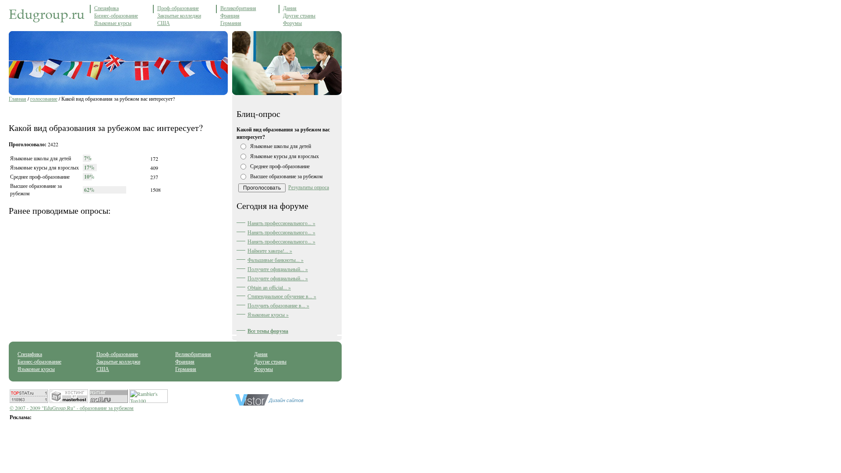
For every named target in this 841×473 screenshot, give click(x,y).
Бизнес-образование (116, 15)
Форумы (292, 22)
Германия (230, 22)
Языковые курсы (112, 22)
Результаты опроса (308, 187)
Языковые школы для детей (280, 145)
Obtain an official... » (269, 287)
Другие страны (299, 15)
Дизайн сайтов (286, 400)
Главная (17, 98)
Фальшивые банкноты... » (275, 259)
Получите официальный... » (277, 268)
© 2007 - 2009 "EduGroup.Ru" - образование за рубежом (72, 407)
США (163, 22)
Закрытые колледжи (179, 15)
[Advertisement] (111, 111)
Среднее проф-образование (280, 165)
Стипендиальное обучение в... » (281, 296)
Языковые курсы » (268, 314)
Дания (290, 7)
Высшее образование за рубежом (286, 176)
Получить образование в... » (278, 305)
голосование (43, 98)
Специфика (106, 7)
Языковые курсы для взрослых (284, 155)
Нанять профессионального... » (281, 222)
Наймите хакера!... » (269, 250)
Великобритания (238, 7)
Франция (230, 15)
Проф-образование (178, 7)
